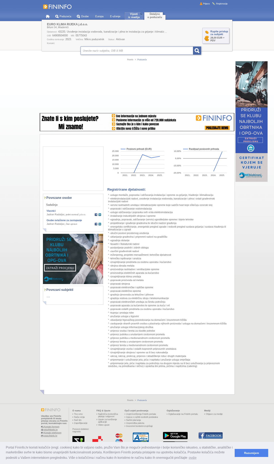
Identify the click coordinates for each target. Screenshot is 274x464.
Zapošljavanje (80, 423)
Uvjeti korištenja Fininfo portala (141, 414)
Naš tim (77, 420)
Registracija (221, 3)
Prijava (206, 3)
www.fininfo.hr (50, 435)
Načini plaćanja (133, 420)
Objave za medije (214, 414)
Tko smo (78, 414)
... (48, 296)
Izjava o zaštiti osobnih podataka (142, 417)
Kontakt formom (51, 426)
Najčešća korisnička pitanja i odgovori (108, 415)
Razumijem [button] (251, 453)
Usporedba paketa (135, 423)
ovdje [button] (193, 457)
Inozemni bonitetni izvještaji (139, 426)
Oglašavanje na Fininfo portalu (183, 414)
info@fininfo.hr (51, 429)
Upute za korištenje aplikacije (107, 420)
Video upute (104, 425)
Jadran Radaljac (56, 214)
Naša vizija (79, 417)
